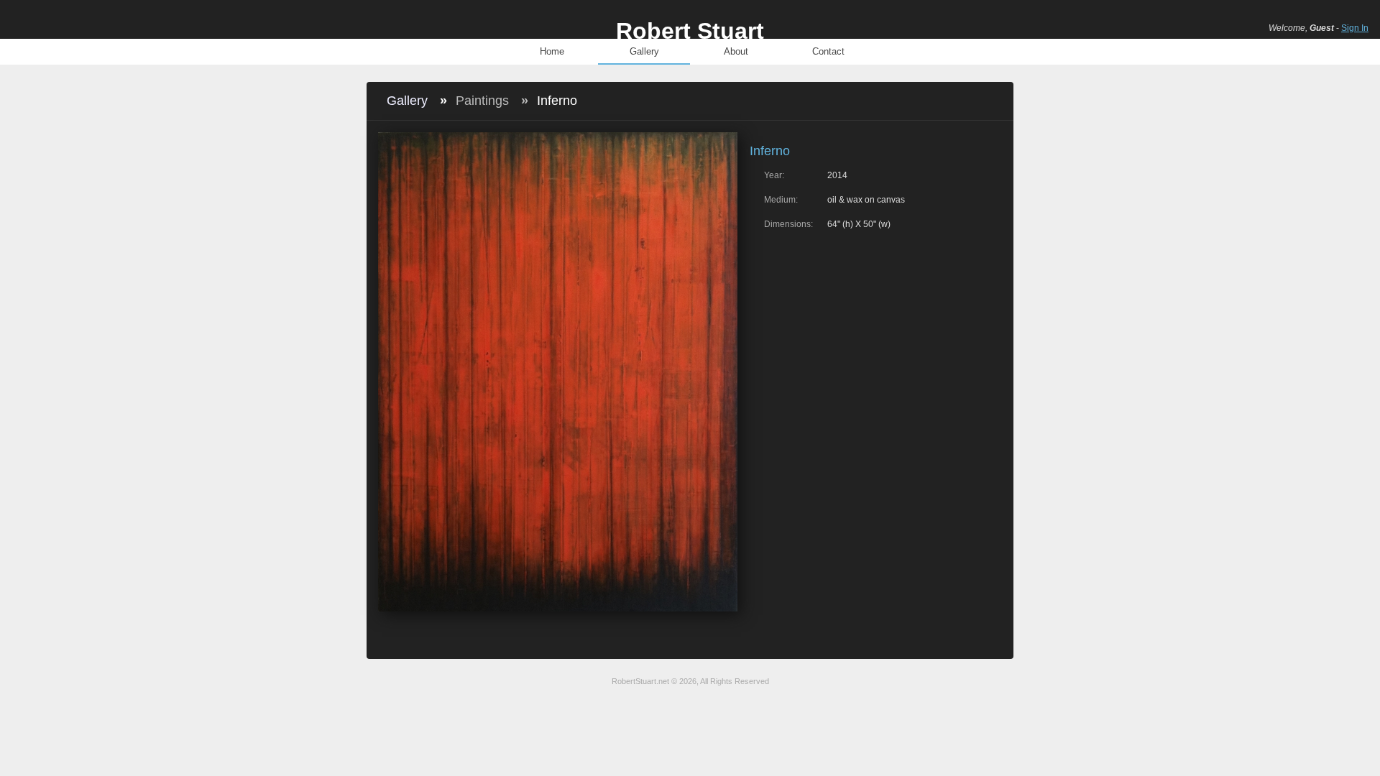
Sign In (1354, 28)
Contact (828, 51)
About (736, 51)
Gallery (644, 51)
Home (552, 51)
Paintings (482, 100)
